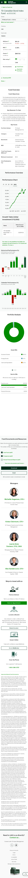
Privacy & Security (14, 850)
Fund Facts (20, 66)
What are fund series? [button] (7, 22)
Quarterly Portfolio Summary (19, 70)
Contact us (14, 837)
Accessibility (14, 857)
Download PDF (7, 77)
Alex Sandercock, (14, 569)
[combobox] (14, 19)
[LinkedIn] (16, 845)
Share (3, 81)
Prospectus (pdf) (8, 456)
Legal (14, 852)
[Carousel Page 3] (15, 370)
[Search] (25, 2)
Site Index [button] (14, 861)
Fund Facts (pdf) (8, 452)
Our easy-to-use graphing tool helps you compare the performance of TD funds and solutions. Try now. (14, 243)
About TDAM (14, 859)
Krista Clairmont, (14, 522)
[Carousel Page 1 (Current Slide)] (12, 370)
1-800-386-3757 (14, 667)
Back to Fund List (7, 7)
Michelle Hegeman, (14, 499)
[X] (12, 845)
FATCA (14, 854)
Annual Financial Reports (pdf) (11, 459)
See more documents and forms (14, 463)
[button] (8, 41)
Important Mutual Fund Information (10, 674)
